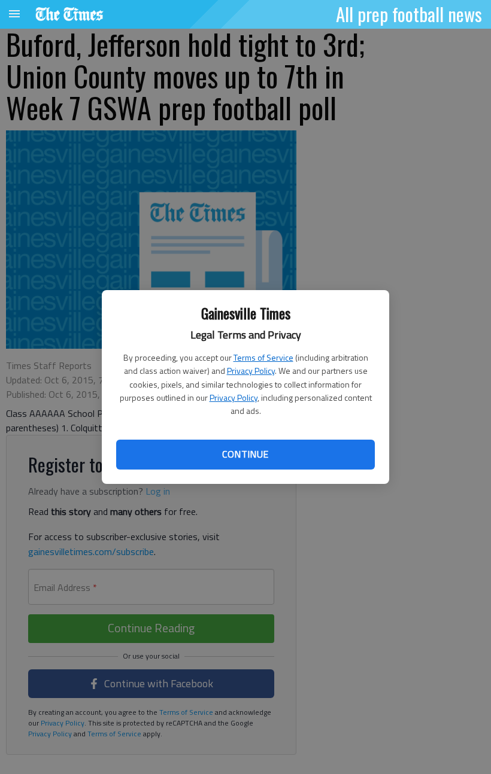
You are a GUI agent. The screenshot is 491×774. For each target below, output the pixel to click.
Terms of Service (263, 357)
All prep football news (409, 14)
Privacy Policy (251, 370)
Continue (245, 454)
